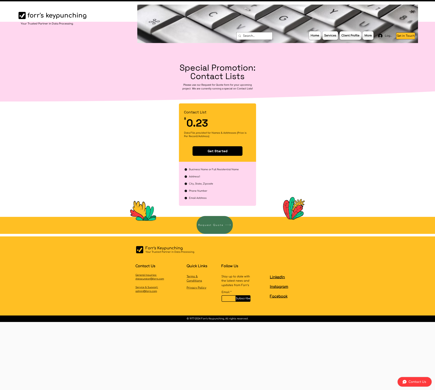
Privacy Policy (196, 287)
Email (226, 292)
